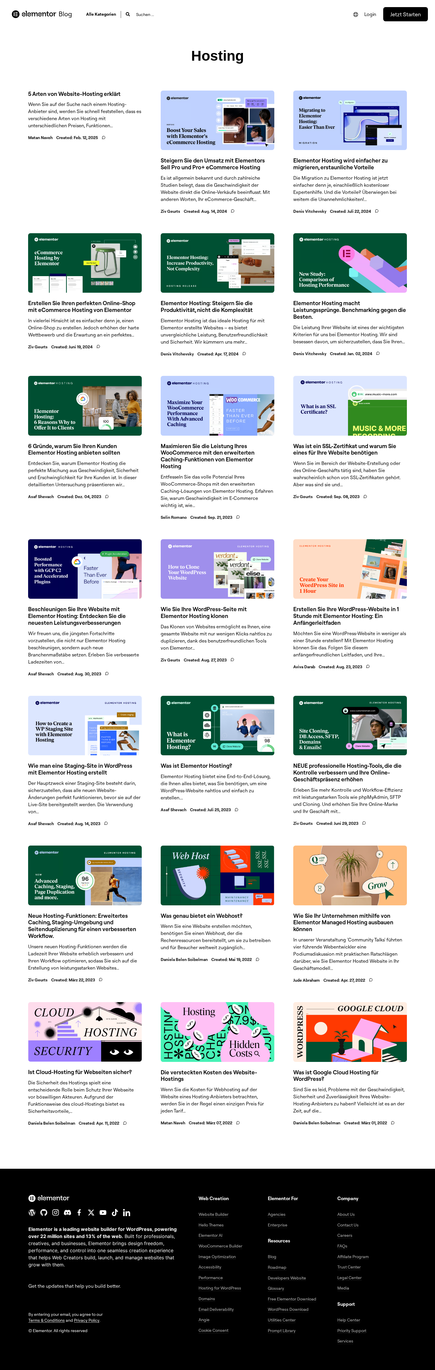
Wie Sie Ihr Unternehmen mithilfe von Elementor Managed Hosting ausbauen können (343, 922)
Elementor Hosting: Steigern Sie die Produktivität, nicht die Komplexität (207, 306)
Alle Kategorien (101, 14)
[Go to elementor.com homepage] (34, 14)
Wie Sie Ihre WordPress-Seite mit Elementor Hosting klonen (204, 612)
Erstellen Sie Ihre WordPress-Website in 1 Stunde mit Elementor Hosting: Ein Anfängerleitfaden (346, 616)
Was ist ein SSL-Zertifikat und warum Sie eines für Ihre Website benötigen (344, 449)
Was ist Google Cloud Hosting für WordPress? (335, 1076)
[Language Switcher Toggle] (355, 14)
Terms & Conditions (46, 1320)
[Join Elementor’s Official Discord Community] (67, 1212)
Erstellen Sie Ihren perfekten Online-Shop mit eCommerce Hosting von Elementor (81, 306)
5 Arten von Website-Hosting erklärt (74, 93)
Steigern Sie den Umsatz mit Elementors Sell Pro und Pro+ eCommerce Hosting (213, 164)
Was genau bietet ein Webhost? (201, 915)
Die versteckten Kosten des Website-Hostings (209, 1076)
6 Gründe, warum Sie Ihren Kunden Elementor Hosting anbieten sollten (74, 449)
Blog (65, 14)
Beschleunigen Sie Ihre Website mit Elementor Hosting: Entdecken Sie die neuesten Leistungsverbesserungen (77, 616)
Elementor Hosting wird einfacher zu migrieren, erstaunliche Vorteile (340, 164)
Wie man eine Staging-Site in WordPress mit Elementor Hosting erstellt (80, 769)
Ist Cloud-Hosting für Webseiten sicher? (80, 1072)
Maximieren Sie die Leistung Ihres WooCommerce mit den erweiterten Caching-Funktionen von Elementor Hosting (207, 456)
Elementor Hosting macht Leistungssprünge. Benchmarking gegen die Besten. (349, 310)
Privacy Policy (86, 1320)
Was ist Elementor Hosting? (196, 765)
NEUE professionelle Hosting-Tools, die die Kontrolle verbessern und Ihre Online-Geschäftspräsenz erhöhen (347, 772)
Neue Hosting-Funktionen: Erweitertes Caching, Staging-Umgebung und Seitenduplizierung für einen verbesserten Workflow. (82, 925)
